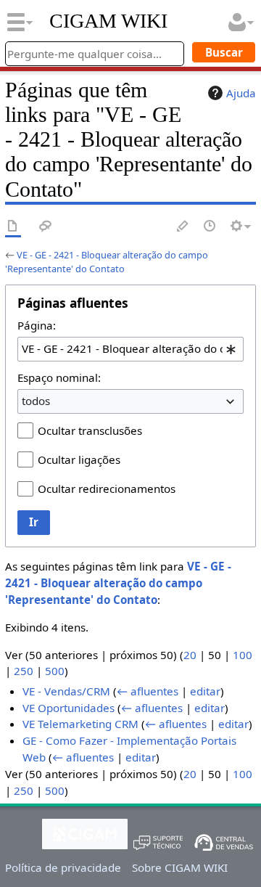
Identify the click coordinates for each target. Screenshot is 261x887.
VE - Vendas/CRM (66, 691)
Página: (36, 325)
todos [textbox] (36, 400)
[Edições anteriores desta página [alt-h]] (210, 226)
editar (205, 691)
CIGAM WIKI (108, 21)
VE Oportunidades (68, 707)
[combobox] (130, 349)
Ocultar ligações (79, 459)
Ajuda (241, 93)
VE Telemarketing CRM (80, 723)
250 (23, 670)
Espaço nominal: (59, 377)
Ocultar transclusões (90, 430)
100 (242, 654)
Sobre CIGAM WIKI (180, 867)
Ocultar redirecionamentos (106, 488)
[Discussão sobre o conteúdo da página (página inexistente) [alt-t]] (46, 226)
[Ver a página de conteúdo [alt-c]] (13, 226)
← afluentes (147, 691)
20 (189, 654)
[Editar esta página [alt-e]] (183, 226)
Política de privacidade (63, 867)
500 (55, 670)
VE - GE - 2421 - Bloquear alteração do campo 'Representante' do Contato (106, 261)
